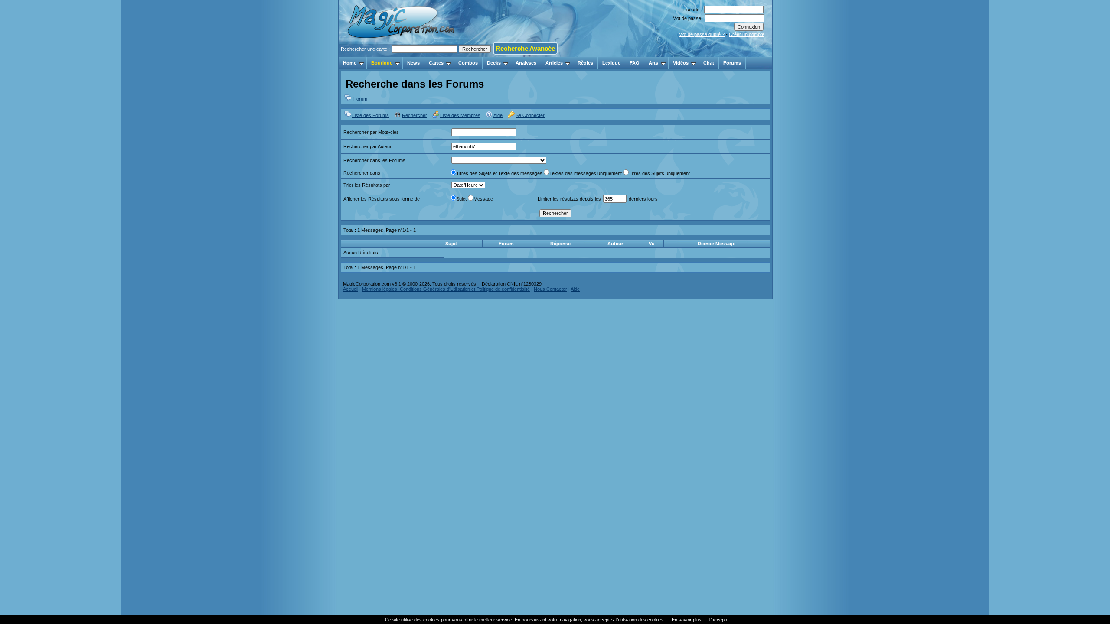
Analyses (526, 62)
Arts (653, 62)
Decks (494, 62)
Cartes (436, 62)
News (413, 62)
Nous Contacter (550, 289)
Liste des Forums (370, 115)
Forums (732, 62)
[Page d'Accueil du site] (402, 54)
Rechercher (414, 115)
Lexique (611, 62)
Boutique (381, 62)
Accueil (350, 289)
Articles (554, 62)
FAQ (635, 62)
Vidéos (681, 62)
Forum (360, 98)
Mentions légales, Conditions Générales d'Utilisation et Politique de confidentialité (446, 289)
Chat (708, 62)
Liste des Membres (460, 115)
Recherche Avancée (525, 48)
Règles (585, 62)
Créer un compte (746, 34)
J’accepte (718, 619)
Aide (498, 115)
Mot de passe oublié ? (702, 34)
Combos (468, 62)
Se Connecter (530, 115)
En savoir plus (687, 619)
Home (349, 62)
